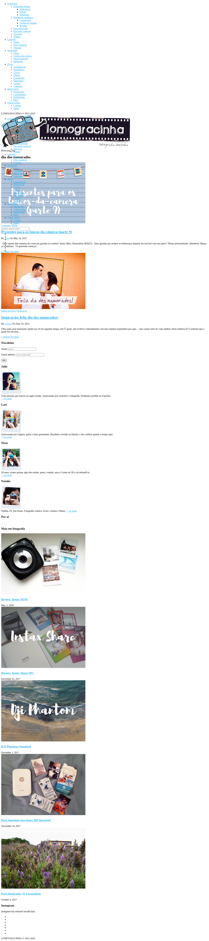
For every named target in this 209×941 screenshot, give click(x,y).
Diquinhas (18, 80)
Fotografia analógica (23, 17)
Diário (16, 42)
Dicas (10, 64)
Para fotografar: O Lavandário (21, 893)
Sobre (16, 108)
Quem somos (13, 102)
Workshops (18, 69)
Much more (13, 89)
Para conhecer (20, 45)
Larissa (8, 323)
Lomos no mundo (28, 23)
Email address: (8, 354)
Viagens (17, 47)
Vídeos (16, 36)
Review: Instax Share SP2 (17, 673)
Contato (17, 105)
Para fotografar (20, 28)
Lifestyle (11, 39)
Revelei (23, 25)
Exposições (18, 78)
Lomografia (25, 20)
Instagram (24, 14)
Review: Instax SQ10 (14, 599)
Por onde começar (22, 31)
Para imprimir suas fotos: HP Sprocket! (26, 820)
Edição (23, 12)
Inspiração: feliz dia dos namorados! (29, 317)
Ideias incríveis (20, 58)
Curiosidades (19, 94)
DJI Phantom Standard (16, 746)
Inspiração (12, 50)
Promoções (18, 91)
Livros (16, 72)
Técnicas (17, 34)
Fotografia (12, 3)
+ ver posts (6, 398)
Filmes (16, 75)
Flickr (16, 53)
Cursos (16, 83)
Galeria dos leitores (22, 56)
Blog (15, 100)
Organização (19, 67)
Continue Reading (10, 337)
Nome (4, 349)
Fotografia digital (21, 6)
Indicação (18, 61)
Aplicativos (25, 9)
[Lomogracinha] (66, 148)
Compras (17, 86)
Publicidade (19, 97)
